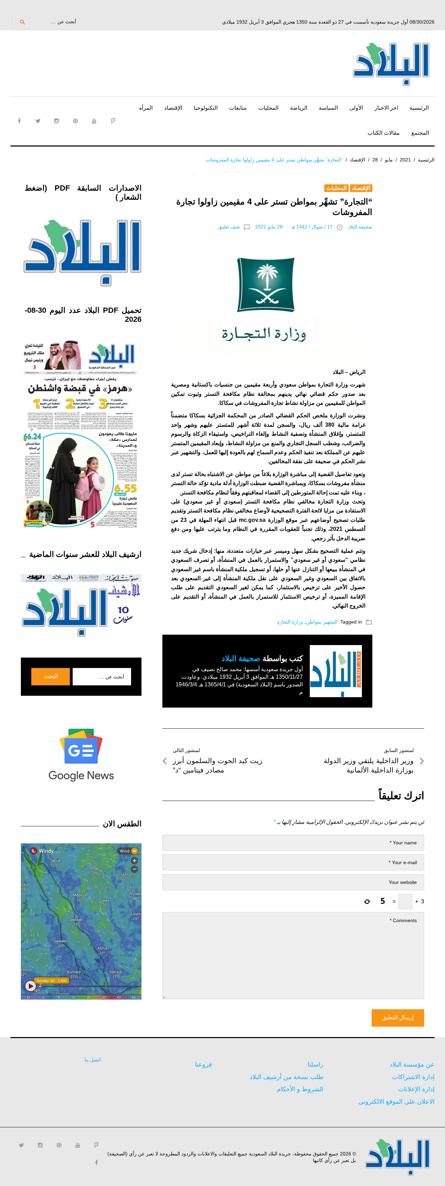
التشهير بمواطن (322, 622)
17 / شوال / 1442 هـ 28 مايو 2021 (294, 226)
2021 (405, 159)
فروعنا (203, 1064)
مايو (389, 159)
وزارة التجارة (290, 622)
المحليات (268, 108)
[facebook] (19, 121)
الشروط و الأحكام (300, 1089)
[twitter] (38, 121)
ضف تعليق (229, 226)
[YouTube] (94, 121)
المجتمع (420, 133)
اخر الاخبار (386, 108)
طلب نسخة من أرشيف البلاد (286, 1077)
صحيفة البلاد (360, 226)
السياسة (328, 108)
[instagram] (56, 121)
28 (375, 159)
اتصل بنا (92, 1059)
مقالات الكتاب (383, 133)
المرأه (146, 108)
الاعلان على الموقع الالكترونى (396, 1101)
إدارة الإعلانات (416, 1089)
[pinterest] (75, 121)
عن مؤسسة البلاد (412, 1064)
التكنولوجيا (206, 108)
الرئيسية (419, 108)
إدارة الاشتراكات (413, 1077)
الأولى (356, 108)
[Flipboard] (113, 121)
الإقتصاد (173, 108)
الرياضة (298, 108)
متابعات (238, 108)
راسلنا (315, 1064)
